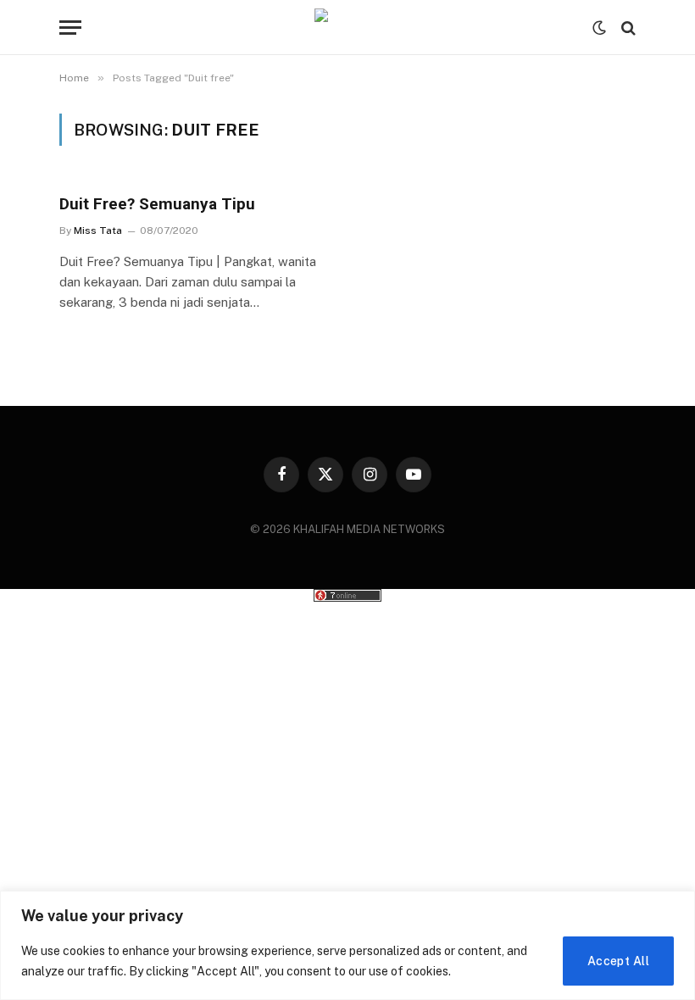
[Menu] (70, 27)
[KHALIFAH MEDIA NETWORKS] (347, 27)
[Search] (627, 27)
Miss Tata (98, 230)
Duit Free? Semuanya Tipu (157, 204)
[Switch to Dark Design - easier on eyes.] (599, 28)
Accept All (618, 961)
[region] (347, 945)
